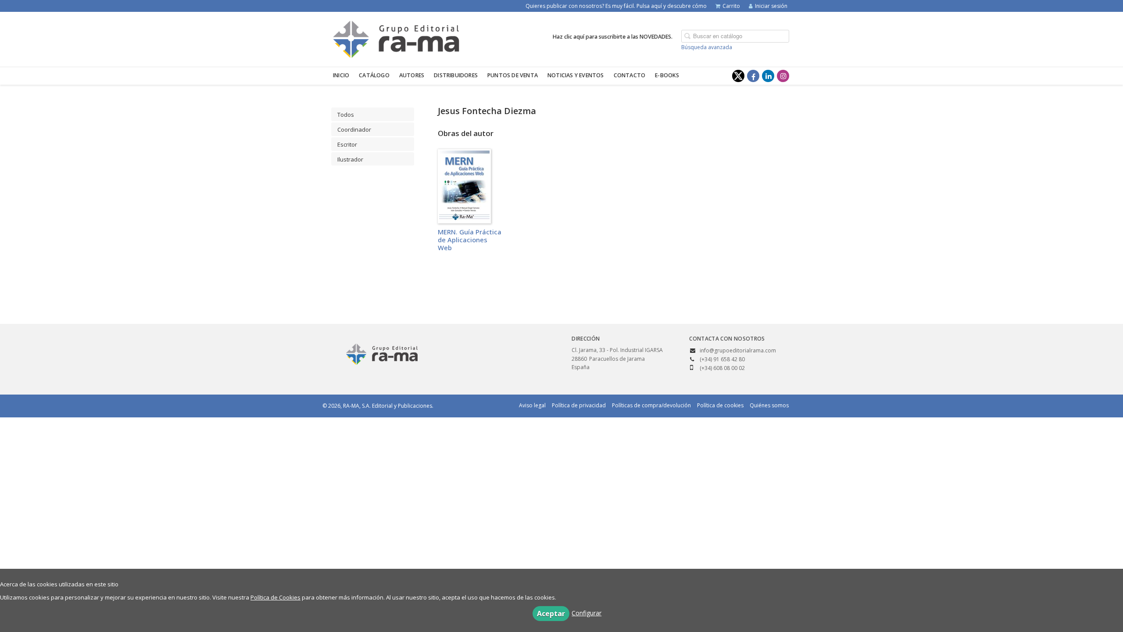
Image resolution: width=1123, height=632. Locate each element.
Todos (345, 114)
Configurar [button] (586, 613)
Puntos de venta (512, 75)
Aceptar (551, 613)
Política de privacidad (579, 405)
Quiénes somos (769, 405)
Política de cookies (720, 405)
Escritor (347, 144)
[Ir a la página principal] (396, 37)
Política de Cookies (275, 597)
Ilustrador (350, 159)
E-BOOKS (667, 75)
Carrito (731, 6)
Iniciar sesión (771, 6)
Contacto (630, 75)
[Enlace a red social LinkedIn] (768, 76)
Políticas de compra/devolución (651, 405)
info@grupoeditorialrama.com (738, 350)
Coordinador (354, 129)
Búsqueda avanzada (706, 47)
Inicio (341, 75)
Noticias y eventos (575, 75)
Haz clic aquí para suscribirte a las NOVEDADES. (612, 36)
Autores (411, 75)
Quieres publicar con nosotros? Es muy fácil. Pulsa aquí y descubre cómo (616, 6)
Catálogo (374, 75)
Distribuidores (456, 75)
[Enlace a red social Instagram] (783, 76)
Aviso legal (532, 405)
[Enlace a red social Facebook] (753, 76)
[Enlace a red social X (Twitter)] (738, 76)
